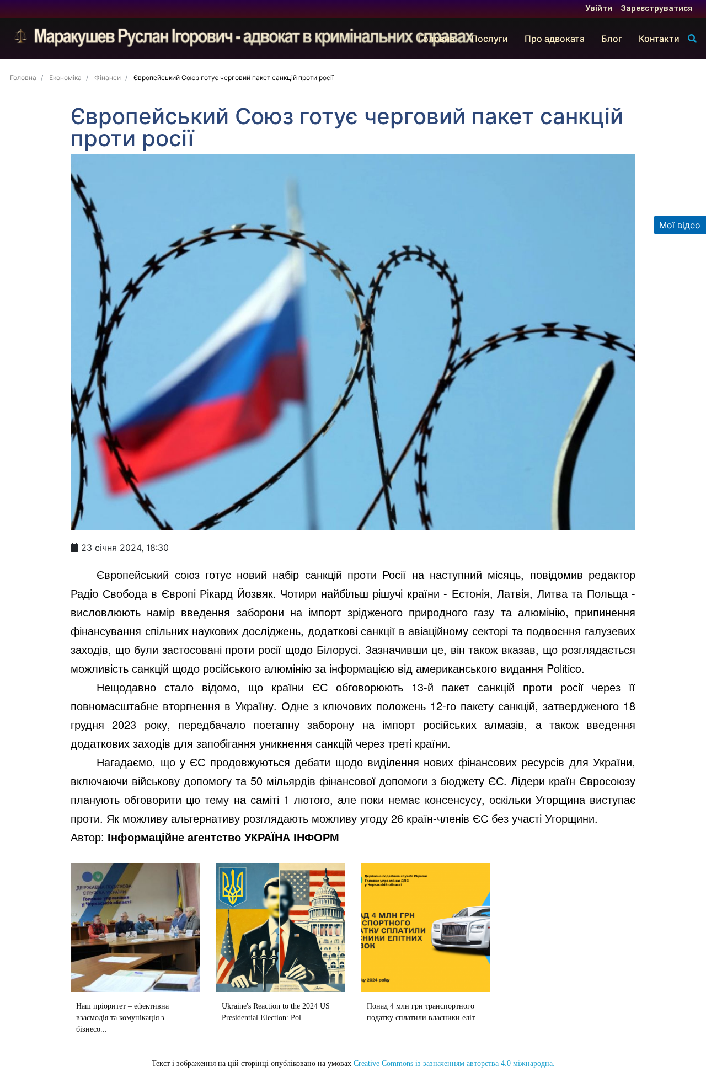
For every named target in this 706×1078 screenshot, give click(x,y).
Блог (611, 38)
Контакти (659, 38)
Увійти (599, 9)
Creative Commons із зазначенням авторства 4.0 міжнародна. (454, 1063)
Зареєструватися (656, 9)
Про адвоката (555, 38)
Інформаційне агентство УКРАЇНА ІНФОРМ (223, 837)
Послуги (489, 38)
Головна (436, 38)
